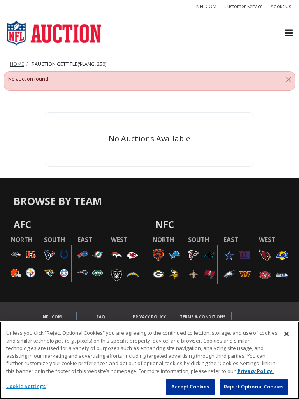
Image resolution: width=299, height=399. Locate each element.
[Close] (288, 79)
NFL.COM (206, 6)
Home (17, 64)
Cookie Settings (26, 386)
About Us (281, 6)
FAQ (101, 317)
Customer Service (243, 6)
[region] (149, 360)
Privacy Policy (149, 317)
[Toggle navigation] (288, 33)
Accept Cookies (190, 386)
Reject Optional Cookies (253, 386)
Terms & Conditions (202, 317)
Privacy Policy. (255, 370)
